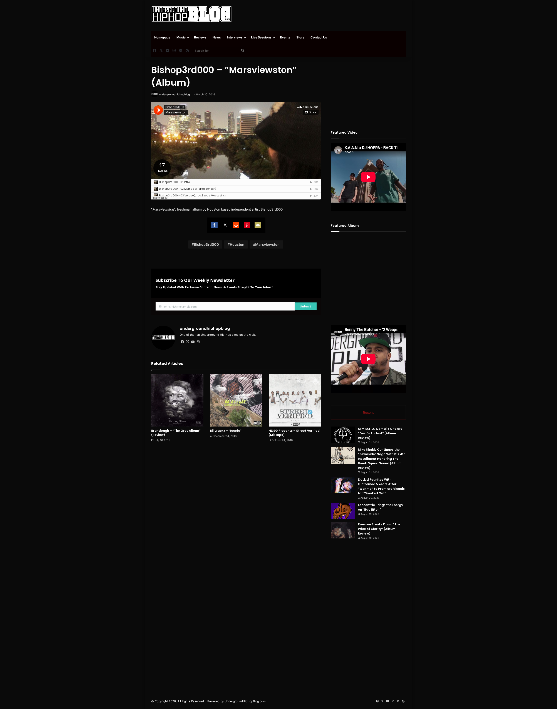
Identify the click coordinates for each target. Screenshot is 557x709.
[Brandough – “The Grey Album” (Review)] (177, 400)
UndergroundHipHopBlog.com (245, 701)
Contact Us (318, 37)
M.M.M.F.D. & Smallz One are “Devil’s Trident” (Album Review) (380, 433)
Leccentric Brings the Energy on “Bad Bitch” (380, 507)
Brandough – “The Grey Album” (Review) (176, 432)
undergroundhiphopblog (174, 94)
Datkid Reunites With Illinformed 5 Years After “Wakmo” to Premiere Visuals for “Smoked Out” (381, 486)
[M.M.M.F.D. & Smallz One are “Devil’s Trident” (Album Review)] (343, 435)
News (217, 37)
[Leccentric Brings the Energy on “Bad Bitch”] (343, 511)
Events (285, 37)
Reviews (200, 37)
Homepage (162, 37)
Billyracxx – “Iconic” (226, 430)
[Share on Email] (258, 225)
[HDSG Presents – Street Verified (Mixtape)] (295, 400)
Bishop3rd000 (206, 244)
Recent (368, 412)
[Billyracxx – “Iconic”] (236, 400)
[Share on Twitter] (225, 225)
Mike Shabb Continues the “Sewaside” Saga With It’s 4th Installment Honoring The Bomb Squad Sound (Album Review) (382, 458)
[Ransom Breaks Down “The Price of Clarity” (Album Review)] (343, 530)
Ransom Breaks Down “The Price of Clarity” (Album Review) (379, 529)
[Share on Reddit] (236, 225)
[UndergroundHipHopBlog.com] (191, 14)
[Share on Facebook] (214, 225)
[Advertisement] (322, 14)
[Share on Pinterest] (247, 225)
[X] (187, 341)
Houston (237, 244)
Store (300, 37)
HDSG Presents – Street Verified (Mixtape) (294, 432)
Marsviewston (267, 244)
